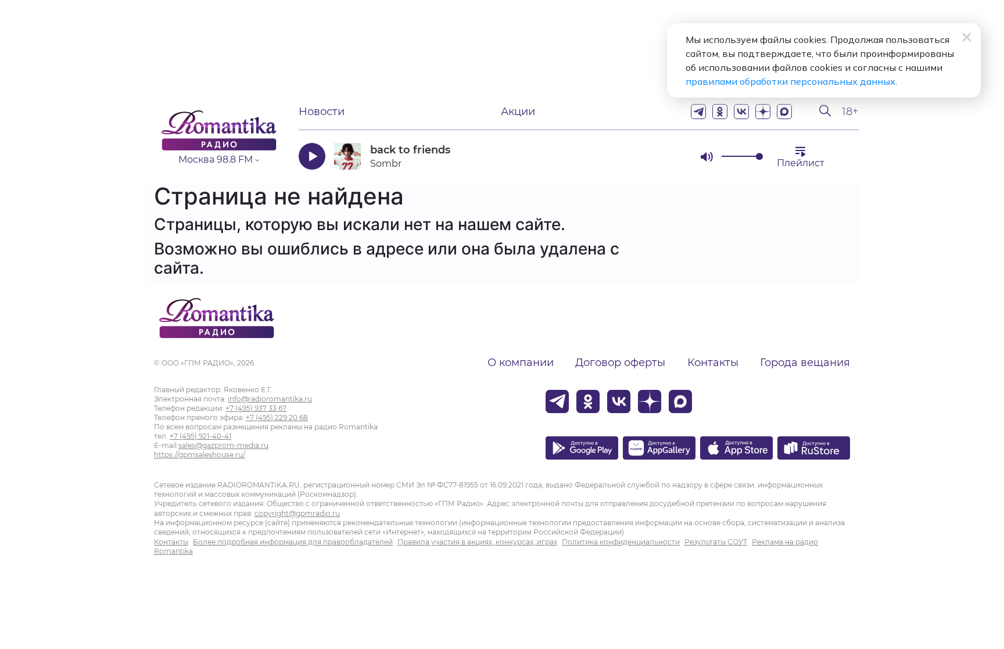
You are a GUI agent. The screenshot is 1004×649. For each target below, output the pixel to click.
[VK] (741, 111)
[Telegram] (698, 111)
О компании (520, 362)
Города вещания (805, 362)
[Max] (784, 111)
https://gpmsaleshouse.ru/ (199, 454)
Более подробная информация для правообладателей (293, 541)
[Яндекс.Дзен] (762, 111)
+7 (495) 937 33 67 (255, 408)
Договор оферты (620, 362)
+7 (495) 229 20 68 (277, 417)
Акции (518, 111)
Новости (322, 111)
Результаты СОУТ (715, 541)
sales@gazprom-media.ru (223, 445)
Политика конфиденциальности (621, 541)
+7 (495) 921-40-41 (200, 436)
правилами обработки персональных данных (790, 81)
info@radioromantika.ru (270, 399)
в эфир (650, 156)
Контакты (712, 362)
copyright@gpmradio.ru (297, 513)
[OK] (719, 111)
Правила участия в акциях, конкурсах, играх (477, 541)
